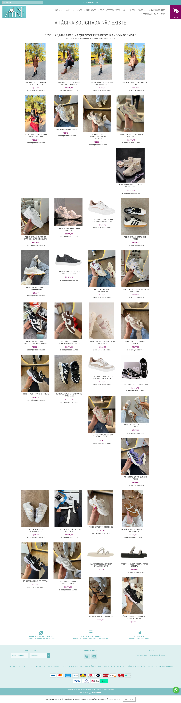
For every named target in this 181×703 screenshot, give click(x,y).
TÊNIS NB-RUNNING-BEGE (66, 129)
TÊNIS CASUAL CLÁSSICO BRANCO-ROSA (102, 436)
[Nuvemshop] (90, 693)
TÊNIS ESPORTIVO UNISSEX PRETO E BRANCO (133, 617)
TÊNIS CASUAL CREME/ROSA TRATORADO (131, 135)
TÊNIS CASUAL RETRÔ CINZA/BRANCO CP (35, 530)
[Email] (94, 656)
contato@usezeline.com (157, 655)
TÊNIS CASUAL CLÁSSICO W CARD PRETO (69, 530)
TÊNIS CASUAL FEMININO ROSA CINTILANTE (102, 342)
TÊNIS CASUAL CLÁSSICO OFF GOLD (135, 426)
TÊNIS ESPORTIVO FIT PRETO (35, 581)
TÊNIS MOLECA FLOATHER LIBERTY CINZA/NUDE (102, 377)
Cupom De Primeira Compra (154, 14)
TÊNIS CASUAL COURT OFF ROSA (135, 342)
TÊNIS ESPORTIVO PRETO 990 (135, 384)
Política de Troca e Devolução (112, 10)
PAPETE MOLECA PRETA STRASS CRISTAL (134, 565)
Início (57, 10)
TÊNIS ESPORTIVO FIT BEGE (101, 527)
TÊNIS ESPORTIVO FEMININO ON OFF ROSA (131, 186)
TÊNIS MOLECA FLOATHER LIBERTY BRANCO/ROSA (102, 220)
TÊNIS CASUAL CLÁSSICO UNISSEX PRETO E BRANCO (36, 342)
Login (96, 2)
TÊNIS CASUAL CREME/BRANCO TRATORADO (135, 290)
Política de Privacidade (137, 10)
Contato (78, 10)
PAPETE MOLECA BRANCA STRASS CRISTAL (101, 565)
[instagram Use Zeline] (87, 656)
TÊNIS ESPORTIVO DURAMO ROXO (135, 478)
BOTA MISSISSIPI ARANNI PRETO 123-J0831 (35, 83)
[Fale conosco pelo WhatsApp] (176, 690)
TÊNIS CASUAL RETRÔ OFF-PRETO (135, 238)
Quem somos (91, 10)
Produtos (67, 10)
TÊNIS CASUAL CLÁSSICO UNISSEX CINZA (68, 582)
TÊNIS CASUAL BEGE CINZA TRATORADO (69, 229)
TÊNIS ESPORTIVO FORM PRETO (35, 394)
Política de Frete (158, 10)
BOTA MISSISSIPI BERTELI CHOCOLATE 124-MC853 (69, 83)
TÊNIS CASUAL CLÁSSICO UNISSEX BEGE (35, 288)
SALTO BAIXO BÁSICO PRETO (100, 616)
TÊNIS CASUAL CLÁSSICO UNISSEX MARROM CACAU (69, 342)
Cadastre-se (89, 2)
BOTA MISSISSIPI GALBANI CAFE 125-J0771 (135, 83)
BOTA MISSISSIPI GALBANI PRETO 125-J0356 (36, 135)
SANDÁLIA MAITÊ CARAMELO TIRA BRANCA (133, 530)
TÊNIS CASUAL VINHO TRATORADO (102, 290)
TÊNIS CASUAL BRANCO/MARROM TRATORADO (98, 136)
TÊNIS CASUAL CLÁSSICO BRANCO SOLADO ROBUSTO (36, 238)
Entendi (129, 699)
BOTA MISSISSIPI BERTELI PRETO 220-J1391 (102, 83)
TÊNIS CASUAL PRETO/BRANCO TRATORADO (69, 395)
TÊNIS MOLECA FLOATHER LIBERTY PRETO (69, 273)
